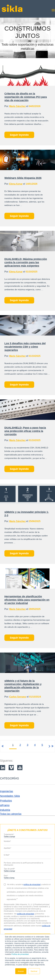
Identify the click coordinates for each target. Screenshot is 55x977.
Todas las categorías (10, 814)
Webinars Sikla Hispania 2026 (23, 177)
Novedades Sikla (10, 796)
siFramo (5, 805)
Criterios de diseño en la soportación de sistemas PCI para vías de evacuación (25, 97)
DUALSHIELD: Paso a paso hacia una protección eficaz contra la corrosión (25, 431)
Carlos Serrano (17, 697)
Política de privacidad (20, 954)
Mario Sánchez (17, 106)
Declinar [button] (34, 971)
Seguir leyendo (19, 134)
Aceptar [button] (21, 971)
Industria (5, 810)
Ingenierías (6, 791)
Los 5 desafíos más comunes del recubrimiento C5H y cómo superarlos (25, 347)
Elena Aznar (16, 184)
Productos (6, 800)
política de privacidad (25, 914)
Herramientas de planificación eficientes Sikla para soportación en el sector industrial (26, 600)
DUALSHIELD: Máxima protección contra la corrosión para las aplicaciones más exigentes (25, 262)
